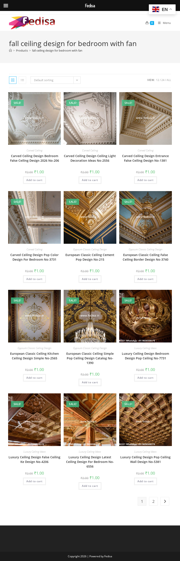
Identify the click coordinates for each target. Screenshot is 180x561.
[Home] (10, 50)
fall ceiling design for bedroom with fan (57, 50)
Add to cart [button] (34, 180)
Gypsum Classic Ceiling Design (90, 249)
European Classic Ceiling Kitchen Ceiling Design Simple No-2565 (34, 355)
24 (162, 80)
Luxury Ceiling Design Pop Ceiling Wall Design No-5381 (145, 459)
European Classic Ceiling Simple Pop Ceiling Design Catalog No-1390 (90, 358)
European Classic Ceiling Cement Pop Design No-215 (89, 257)
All (169, 80)
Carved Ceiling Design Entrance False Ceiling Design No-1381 (145, 158)
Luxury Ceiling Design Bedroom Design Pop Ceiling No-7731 (145, 355)
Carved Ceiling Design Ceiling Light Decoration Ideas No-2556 (90, 158)
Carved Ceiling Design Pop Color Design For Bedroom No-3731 (34, 257)
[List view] (22, 80)
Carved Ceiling (34, 150)
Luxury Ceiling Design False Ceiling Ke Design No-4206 (34, 459)
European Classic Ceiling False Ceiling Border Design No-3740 (145, 257)
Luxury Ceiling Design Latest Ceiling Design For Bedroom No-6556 (90, 461)
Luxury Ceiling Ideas (145, 348)
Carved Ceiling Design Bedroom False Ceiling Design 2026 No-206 (34, 158)
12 (157, 80)
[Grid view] (12, 80)
